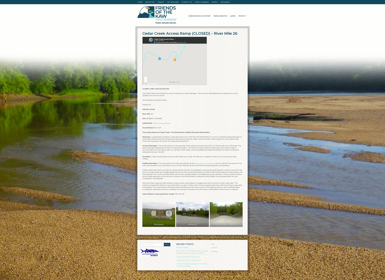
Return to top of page (145, 276)
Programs (224, 2)
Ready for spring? (182, 247)
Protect (241, 16)
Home (140, 2)
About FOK (149, 2)
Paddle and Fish (219, 16)
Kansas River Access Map (199, 16)
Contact (214, 248)
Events (214, 2)
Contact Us (187, 2)
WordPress (238, 276)
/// (162, 123)
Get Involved (172, 2)
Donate (160, 2)
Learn (232, 16)
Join (213, 244)
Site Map (215, 251)
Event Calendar (202, 2)
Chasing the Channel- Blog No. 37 (188, 257)
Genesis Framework (226, 276)
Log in (245, 276)
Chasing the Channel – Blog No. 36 (188, 260)
